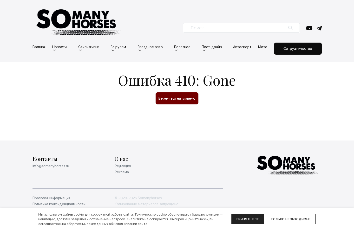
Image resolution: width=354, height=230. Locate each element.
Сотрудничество (297, 49)
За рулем (118, 47)
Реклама (122, 172)
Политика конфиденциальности (59, 204)
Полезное (182, 47)
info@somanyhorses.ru (51, 166)
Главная (39, 47)
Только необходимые (291, 219)
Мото (262, 47)
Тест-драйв (212, 47)
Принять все (247, 219)
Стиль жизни (88, 47)
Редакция (123, 166)
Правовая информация (51, 198)
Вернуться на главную (177, 98)
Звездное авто (150, 47)
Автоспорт (242, 47)
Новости (59, 47)
